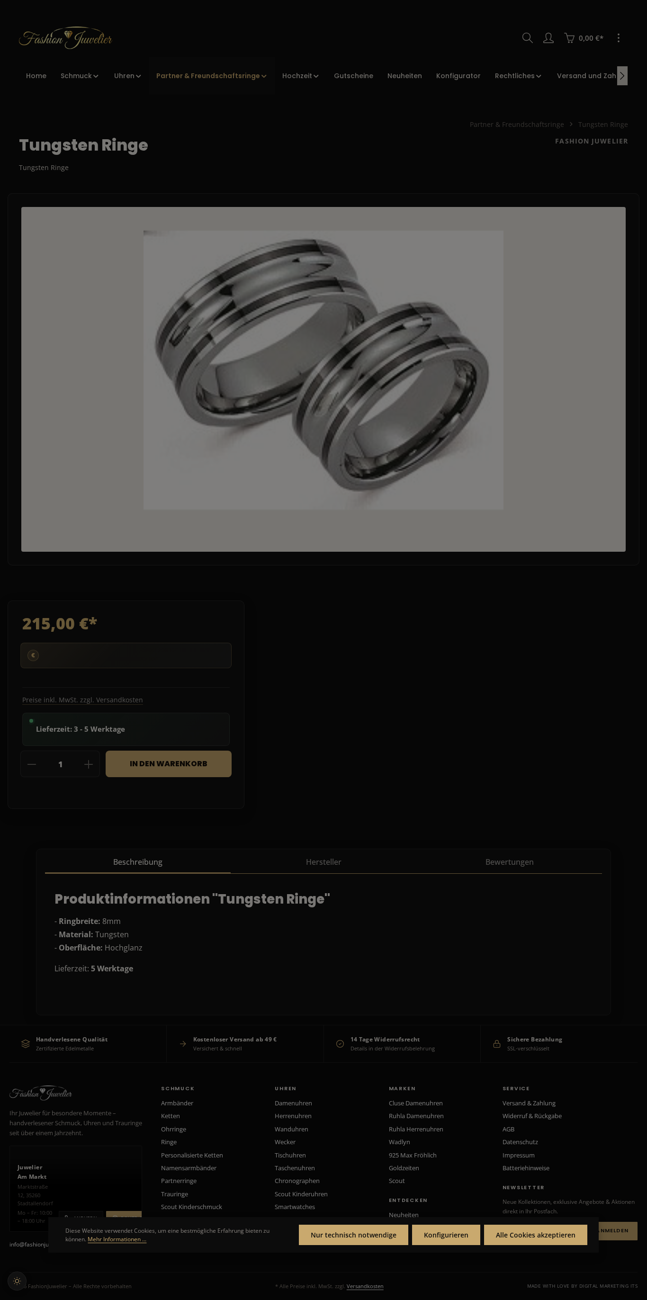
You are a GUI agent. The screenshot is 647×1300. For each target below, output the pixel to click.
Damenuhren (293, 1103)
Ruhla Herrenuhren (416, 1129)
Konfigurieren (446, 1234)
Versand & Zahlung (529, 1103)
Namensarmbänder (188, 1168)
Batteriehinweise (526, 1168)
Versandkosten (365, 1286)
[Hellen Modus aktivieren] (17, 1281)
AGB (508, 1129)
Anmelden (612, 1230)
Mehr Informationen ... (117, 1239)
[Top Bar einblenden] (618, 37)
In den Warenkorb (168, 763)
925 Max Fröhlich (413, 1155)
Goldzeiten (404, 1168)
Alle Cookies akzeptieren (535, 1234)
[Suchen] (527, 37)
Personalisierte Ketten (192, 1155)
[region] (323, 379)
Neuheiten (404, 1214)
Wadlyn (399, 1142)
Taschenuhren (295, 1168)
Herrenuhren (293, 1116)
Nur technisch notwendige (353, 1234)
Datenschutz (520, 1142)
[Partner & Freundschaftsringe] (212, 76)
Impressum (519, 1155)
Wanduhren (291, 1129)
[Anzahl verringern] (32, 764)
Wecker (285, 1142)
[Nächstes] (622, 76)
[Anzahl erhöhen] (88, 764)
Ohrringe (173, 1129)
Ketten (170, 1116)
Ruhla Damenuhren (416, 1116)
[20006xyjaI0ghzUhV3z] (323, 370)
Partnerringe (179, 1180)
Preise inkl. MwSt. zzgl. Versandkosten (82, 699)
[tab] (138, 862)
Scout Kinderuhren (301, 1194)
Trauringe (174, 1194)
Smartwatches (295, 1206)
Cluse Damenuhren (416, 1103)
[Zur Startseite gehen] (65, 38)
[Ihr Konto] (548, 37)
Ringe (169, 1142)
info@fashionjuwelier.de (41, 1244)
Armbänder (177, 1103)
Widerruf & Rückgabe (532, 1116)
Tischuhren (290, 1155)
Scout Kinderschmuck (191, 1206)
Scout (397, 1180)
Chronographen (297, 1180)
